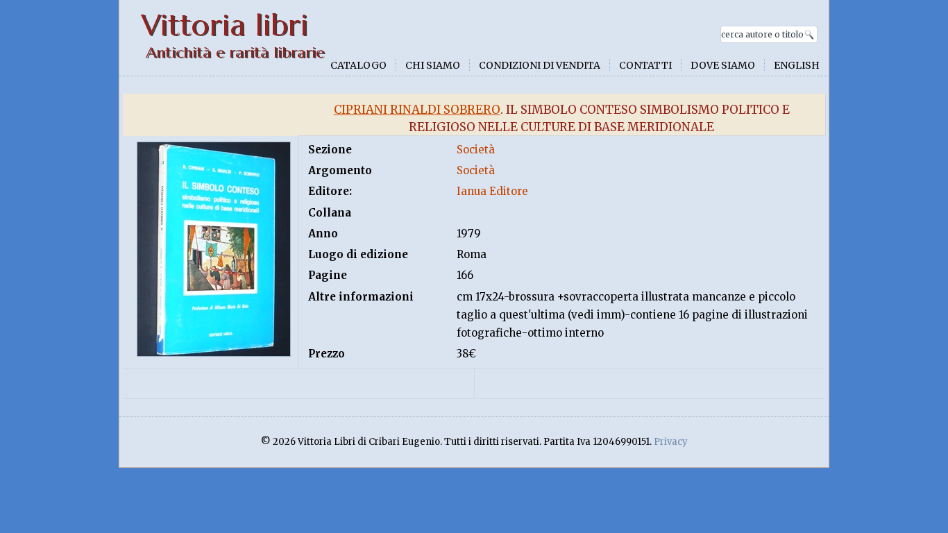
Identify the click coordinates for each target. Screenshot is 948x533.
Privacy (671, 442)
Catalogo (358, 65)
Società (476, 149)
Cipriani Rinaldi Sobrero (417, 109)
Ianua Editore (492, 191)
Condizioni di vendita (539, 65)
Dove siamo (723, 65)
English (797, 65)
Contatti (645, 65)
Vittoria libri (224, 25)
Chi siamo (432, 65)
